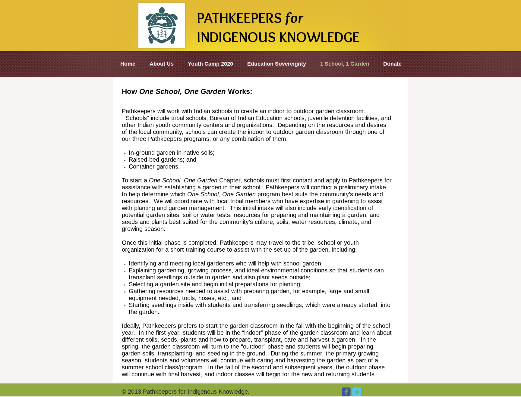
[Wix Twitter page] (356, 391)
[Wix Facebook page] (346, 391)
